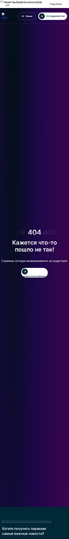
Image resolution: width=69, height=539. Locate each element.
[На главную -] (5, 16)
